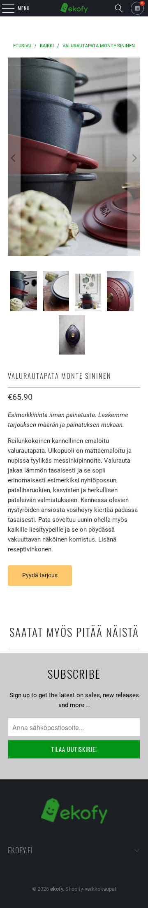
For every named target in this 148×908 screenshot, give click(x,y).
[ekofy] (74, 8)
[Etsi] (119, 8)
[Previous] (14, 158)
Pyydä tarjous (40, 575)
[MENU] (3, 8)
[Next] (134, 158)
